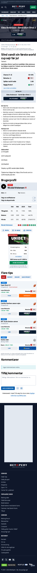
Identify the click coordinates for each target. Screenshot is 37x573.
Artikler (3, 482)
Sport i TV (4, 487)
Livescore (4, 526)
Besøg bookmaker (18, 263)
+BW (34, 20)
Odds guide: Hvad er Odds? (9, 529)
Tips (19, 12)
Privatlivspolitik (6, 550)
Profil (7, 230)
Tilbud (3, 511)
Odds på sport (5, 479)
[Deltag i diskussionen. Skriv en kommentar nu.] (18, 380)
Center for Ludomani (7, 490)
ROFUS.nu (18, 1)
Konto (33, 7)
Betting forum (5, 518)
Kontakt (3, 539)
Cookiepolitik (5, 552)
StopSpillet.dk (4, 2)
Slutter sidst (5, 340)
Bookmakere (5, 12)
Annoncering (5, 544)
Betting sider (5, 497)
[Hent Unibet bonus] (18, 239)
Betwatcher (4, 521)
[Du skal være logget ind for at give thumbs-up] (10, 46)
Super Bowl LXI (6, 285)
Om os (3, 542)
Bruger (17, 277)
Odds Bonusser (5, 500)
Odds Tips (4, 477)
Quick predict (26, 277)
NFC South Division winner (9, 321)
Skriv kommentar (8, 388)
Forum (28, 12)
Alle (3, 277)
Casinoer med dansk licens (9, 508)
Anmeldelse (18, 256)
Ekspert (9, 277)
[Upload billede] (21, 388)
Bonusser (13, 12)
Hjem (3, 15)
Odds (23, 12)
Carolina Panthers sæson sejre (10, 303)
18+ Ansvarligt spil (22, 570)
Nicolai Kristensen (11, 45)
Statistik (28, 230)
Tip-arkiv (17, 230)
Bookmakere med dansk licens (10, 505)
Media (33, 12)
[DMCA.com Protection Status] (8, 565)
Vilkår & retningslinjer (8, 547)
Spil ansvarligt (5, 1)
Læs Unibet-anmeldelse (9, 88)
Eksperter (4, 485)
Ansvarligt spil (5, 532)
